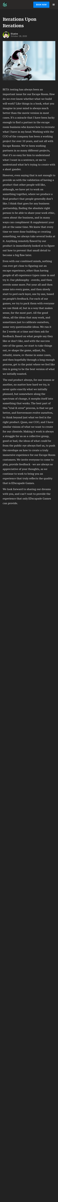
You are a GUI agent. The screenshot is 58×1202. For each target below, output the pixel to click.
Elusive (14, 34)
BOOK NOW (41, 5)
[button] (53, 4)
